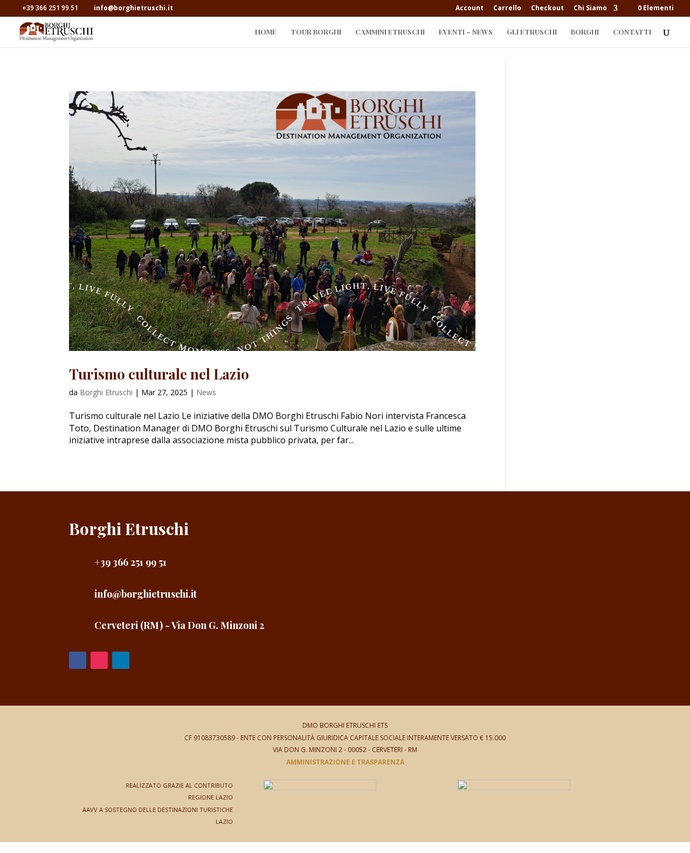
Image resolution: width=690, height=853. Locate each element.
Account (470, 8)
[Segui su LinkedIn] (120, 660)
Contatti (632, 32)
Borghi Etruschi (106, 392)
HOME (266, 32)
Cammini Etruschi (390, 32)
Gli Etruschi (532, 32)
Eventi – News (466, 32)
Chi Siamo (590, 8)
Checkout (547, 8)
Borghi (585, 32)
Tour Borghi (316, 32)
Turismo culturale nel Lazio (159, 373)
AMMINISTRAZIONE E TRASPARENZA (345, 762)
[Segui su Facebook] (77, 660)
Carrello (507, 8)
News (206, 392)
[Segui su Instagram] (99, 660)
